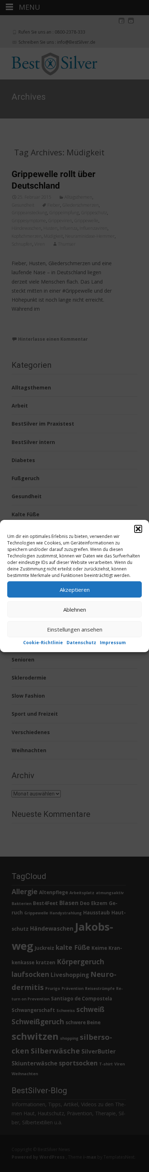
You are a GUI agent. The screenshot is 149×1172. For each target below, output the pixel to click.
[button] (138, 529)
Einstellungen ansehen (74, 629)
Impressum (113, 642)
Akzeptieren (75, 589)
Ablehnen (74, 609)
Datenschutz (81, 642)
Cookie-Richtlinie (43, 642)
